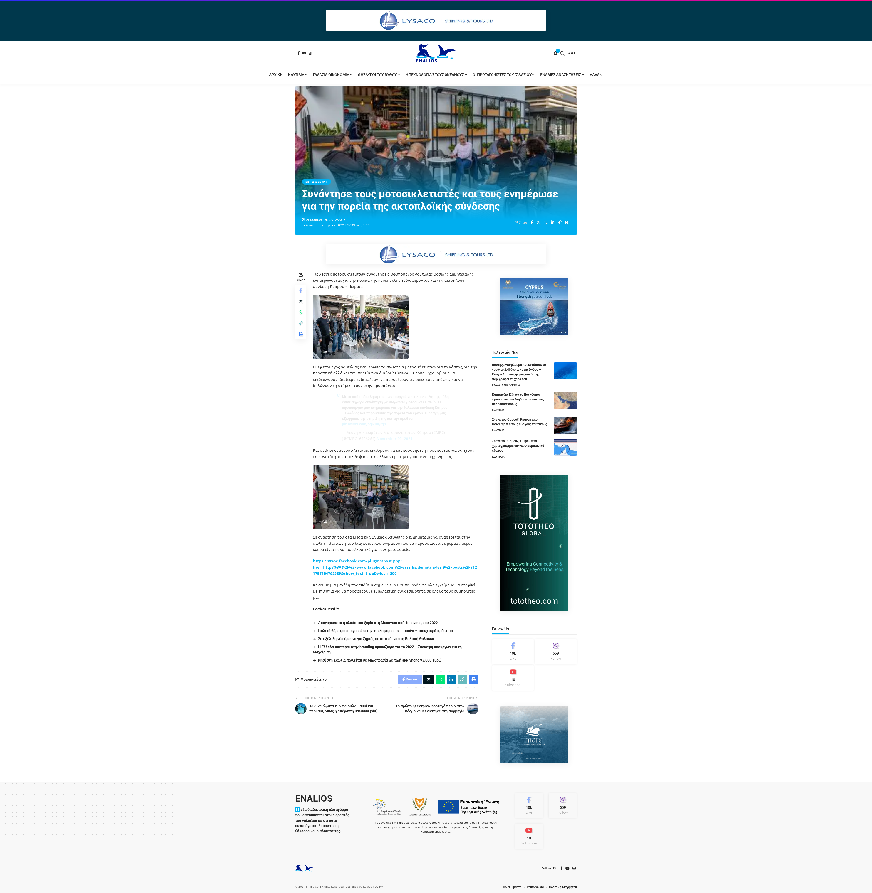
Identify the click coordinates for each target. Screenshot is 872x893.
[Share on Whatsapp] (546, 222)
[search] (562, 53)
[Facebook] (298, 53)
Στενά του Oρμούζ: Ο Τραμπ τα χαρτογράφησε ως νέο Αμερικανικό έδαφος (518, 445)
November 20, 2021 (395, 438)
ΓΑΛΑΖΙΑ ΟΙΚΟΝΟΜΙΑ (506, 385)
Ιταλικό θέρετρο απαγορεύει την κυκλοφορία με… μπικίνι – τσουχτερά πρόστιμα (385, 631)
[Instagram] (310, 53)
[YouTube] (304, 53)
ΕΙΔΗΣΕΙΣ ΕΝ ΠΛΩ (316, 181)
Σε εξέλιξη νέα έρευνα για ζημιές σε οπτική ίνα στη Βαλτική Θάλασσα (376, 639)
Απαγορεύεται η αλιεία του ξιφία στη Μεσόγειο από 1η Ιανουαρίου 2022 (378, 623)
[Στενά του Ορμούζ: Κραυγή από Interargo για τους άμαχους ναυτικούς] (565, 425)
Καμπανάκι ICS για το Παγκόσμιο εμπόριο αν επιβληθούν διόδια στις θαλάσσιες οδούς (518, 399)
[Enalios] (436, 53)
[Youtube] (513, 678)
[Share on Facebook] (531, 222)
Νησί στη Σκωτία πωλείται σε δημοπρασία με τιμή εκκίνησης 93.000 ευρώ (379, 660)
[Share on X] (538, 222)
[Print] (567, 222)
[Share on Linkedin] (553, 222)
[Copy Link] (560, 222)
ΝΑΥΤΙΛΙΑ (498, 410)
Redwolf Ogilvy (373, 886)
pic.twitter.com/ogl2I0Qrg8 (364, 424)
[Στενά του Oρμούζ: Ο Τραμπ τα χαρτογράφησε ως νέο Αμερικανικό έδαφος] (565, 447)
